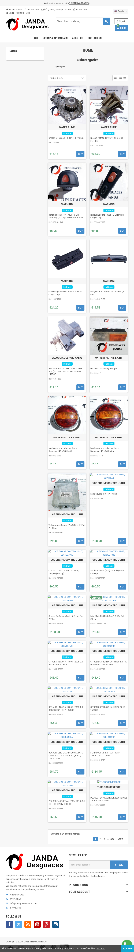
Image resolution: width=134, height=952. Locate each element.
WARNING (67, 204)
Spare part (60, 66)
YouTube (37, 924)
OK (120, 865)
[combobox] (83, 21)
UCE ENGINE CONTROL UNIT (67, 514)
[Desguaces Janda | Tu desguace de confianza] (28, 24)
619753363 (33, 9)
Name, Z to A (56, 78)
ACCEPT (100, 948)
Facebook (9, 924)
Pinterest (46, 924)
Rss (27, 924)
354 (112, 839)
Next (121, 839)
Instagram (55, 924)
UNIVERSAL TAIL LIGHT (109, 357)
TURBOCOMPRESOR (109, 787)
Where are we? (14, 9)
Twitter (18, 924)
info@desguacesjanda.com (57, 9)
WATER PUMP (67, 127)
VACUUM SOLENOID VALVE (67, 357)
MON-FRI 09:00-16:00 (19, 13)
